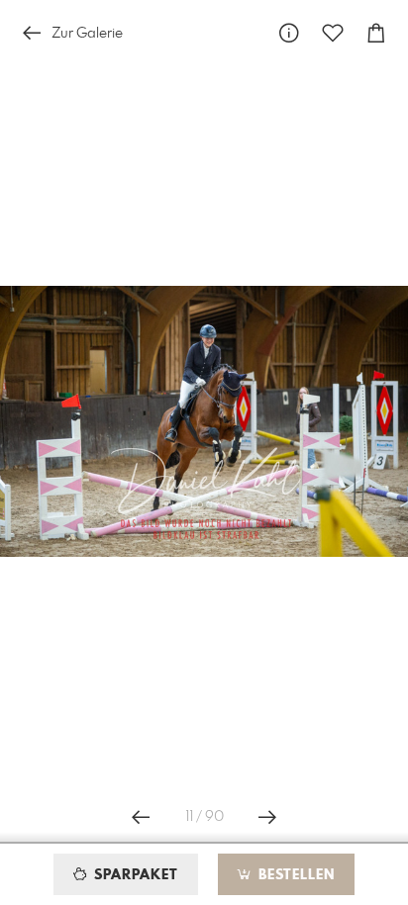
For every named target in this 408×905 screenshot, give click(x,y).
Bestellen (294, 875)
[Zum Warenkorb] (376, 33)
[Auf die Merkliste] (333, 33)
